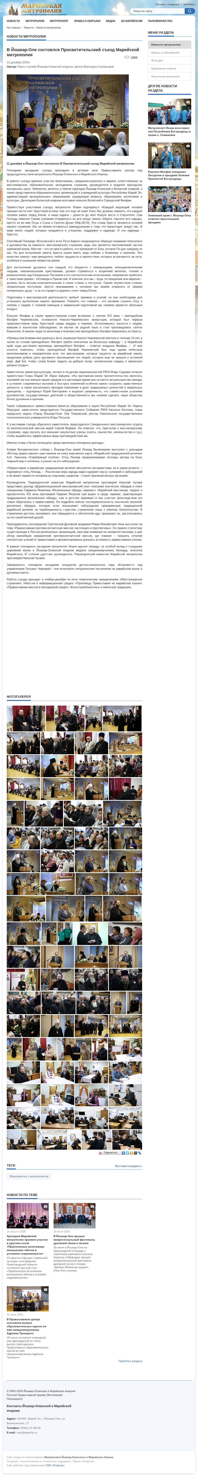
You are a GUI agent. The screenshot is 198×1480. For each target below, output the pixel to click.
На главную (13, 27)
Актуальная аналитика (165, 76)
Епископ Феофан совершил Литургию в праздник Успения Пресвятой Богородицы (168, 175)
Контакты (189, 4)
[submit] (190, 11)
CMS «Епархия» (55, 1465)
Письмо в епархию (167, 4)
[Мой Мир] (136, 1152)
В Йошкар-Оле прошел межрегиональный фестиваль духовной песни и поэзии (74, 1240)
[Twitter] (127, 1152)
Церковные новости (163, 68)
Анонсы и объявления (165, 52)
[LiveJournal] (140, 1152)
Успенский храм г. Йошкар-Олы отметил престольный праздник (169, 219)
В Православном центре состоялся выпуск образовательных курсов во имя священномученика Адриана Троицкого (26, 1326)
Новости (29, 27)
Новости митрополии (48, 27)
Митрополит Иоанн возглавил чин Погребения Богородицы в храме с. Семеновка (169, 131)
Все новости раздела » (128, 1166)
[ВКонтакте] (123, 1152)
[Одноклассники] (132, 1152)
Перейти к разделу (130, 1361)
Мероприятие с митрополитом (29, 1176)
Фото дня (157, 60)
